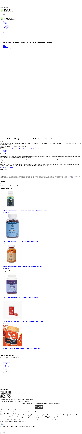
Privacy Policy (5, 364)
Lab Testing (5, 363)
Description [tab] (5, 150)
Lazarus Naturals (41, 148)
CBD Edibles (20, 148)
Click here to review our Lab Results (6, 167)
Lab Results (70, 177)
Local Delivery (26, 148)
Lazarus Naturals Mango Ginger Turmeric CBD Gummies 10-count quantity (13, 146)
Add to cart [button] (7, 212)
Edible (34, 148)
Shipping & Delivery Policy (7, 365)
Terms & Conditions (6, 362)
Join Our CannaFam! (14, 357)
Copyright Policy (6, 366)
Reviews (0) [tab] (5, 151)
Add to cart (2, 147)
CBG (32, 148)
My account (5, 369)
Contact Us (5, 368)
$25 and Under (15, 148)
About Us (4, 367)
